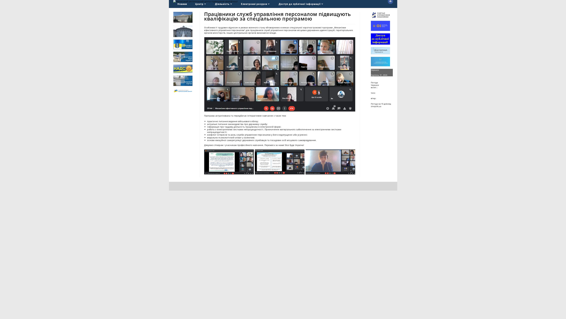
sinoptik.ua (376, 106)
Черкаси (375, 70)
